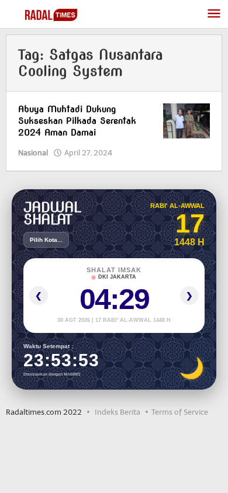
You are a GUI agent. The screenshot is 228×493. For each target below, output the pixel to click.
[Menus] (214, 14)
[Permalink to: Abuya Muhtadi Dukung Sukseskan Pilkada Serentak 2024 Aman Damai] (186, 121)
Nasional (33, 152)
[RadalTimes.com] (52, 14)
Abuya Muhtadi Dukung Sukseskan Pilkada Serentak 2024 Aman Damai (77, 121)
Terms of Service (179, 412)
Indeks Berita (117, 412)
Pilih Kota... (46, 240)
